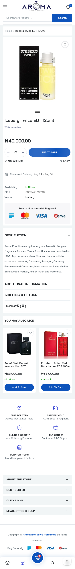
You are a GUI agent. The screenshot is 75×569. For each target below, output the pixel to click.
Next (67, 362)
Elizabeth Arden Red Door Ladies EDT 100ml (55, 364)
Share (66, 161)
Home (8, 30)
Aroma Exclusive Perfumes (39, 534)
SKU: (7, 192)
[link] (30, 333)
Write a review (13, 127)
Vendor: (9, 197)
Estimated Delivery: (21, 174)
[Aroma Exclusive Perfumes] (36, 7)
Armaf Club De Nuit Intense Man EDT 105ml (17, 364)
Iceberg (29, 197)
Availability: (11, 187)
